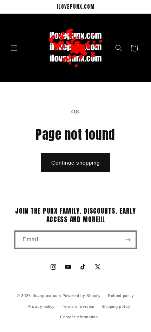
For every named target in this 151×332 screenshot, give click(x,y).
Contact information (79, 317)
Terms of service (78, 306)
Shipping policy (116, 306)
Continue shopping (75, 163)
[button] (14, 48)
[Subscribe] (128, 239)
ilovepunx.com (47, 295)
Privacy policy (41, 306)
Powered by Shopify (82, 295)
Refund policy (121, 295)
